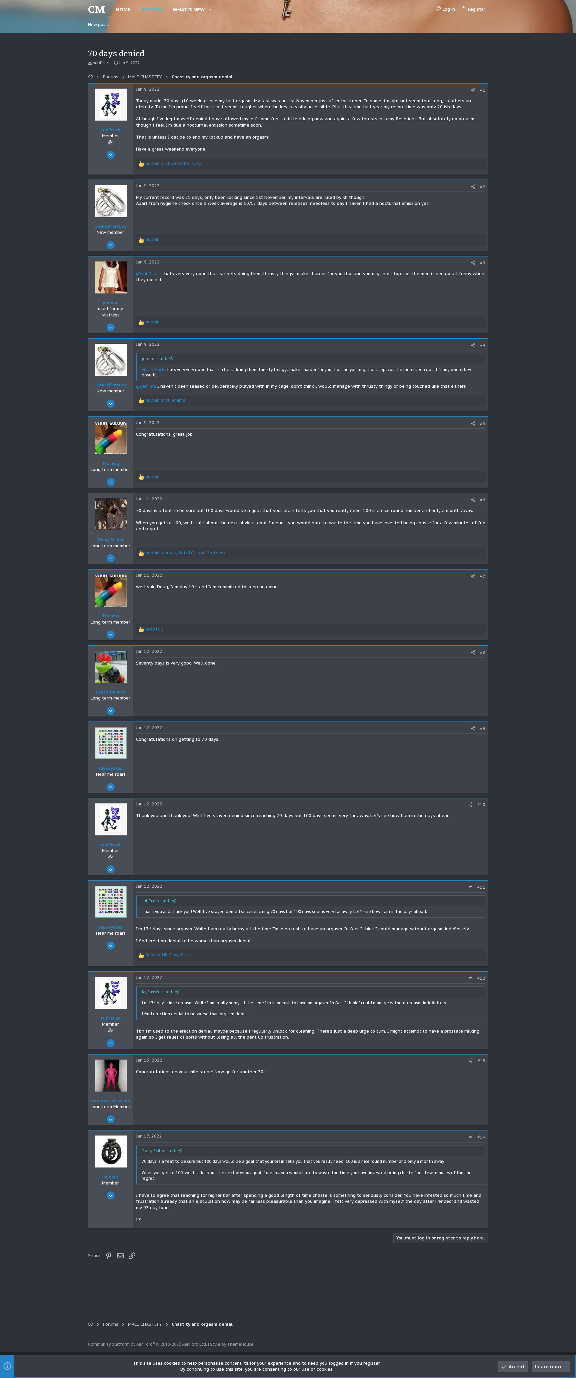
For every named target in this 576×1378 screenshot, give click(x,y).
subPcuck (102, 62)
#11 (481, 887)
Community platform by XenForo (147, 1344)
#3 (482, 262)
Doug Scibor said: (159, 1150)
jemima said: (154, 358)
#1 (482, 90)
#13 (481, 1061)
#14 (481, 1137)
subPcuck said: (156, 900)
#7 (482, 576)
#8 (482, 652)
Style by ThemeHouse (232, 1344)
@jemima (146, 386)
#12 (481, 978)
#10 (481, 804)
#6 (482, 500)
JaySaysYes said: (157, 991)
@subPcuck (148, 273)
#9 (482, 728)
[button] (210, 9)
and (173, 163)
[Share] (473, 90)
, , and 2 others (185, 553)
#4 (482, 345)
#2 (482, 187)
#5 (482, 423)
